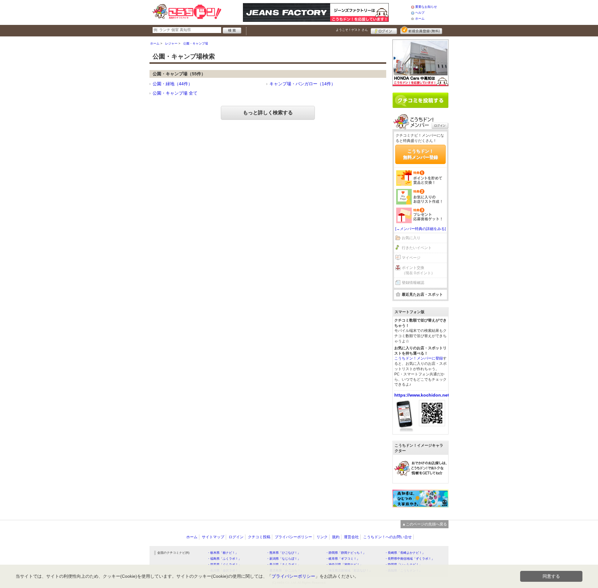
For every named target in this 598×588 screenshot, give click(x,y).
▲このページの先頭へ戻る (424, 524)
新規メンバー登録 (421, 30)
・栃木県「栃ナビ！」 (222, 552)
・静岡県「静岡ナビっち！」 (345, 552)
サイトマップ (213, 537)
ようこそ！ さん (352, 29)
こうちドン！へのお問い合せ (387, 537)
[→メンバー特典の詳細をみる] (420, 229)
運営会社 (351, 537)
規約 (335, 537)
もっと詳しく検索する (268, 112)
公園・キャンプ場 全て (175, 93)
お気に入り (411, 238)
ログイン (384, 30)
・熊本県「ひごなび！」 (283, 552)
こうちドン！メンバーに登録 (418, 358)
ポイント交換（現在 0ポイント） (418, 270)
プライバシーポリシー (293, 537)
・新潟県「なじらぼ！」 (283, 558)
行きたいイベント (417, 248)
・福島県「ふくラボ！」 (224, 558)
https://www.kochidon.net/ (422, 395)
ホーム (420, 18)
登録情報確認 (413, 282)
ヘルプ (420, 12)
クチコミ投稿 (259, 537)
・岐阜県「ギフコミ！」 (342, 558)
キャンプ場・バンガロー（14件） (302, 83)
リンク (322, 537)
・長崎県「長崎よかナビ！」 (405, 552)
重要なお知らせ (426, 6)
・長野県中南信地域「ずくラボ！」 (409, 558)
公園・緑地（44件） (172, 83)
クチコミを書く (420, 100)
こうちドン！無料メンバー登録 (420, 154)
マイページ (411, 258)
